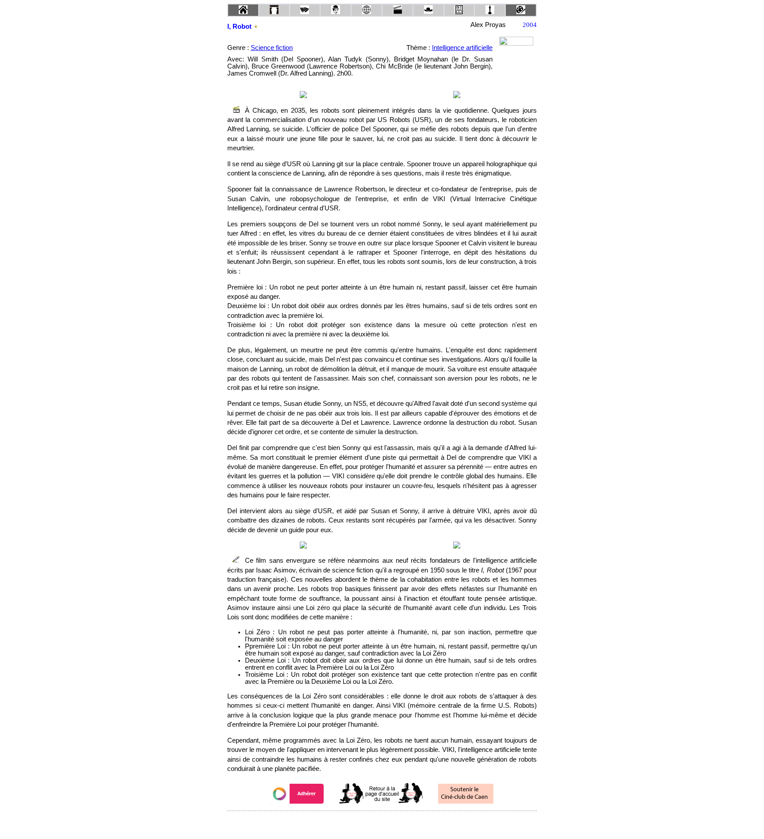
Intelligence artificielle (462, 47)
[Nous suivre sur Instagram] (398, 823)
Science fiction (272, 47)
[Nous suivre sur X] (382, 823)
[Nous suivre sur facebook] (365, 823)
